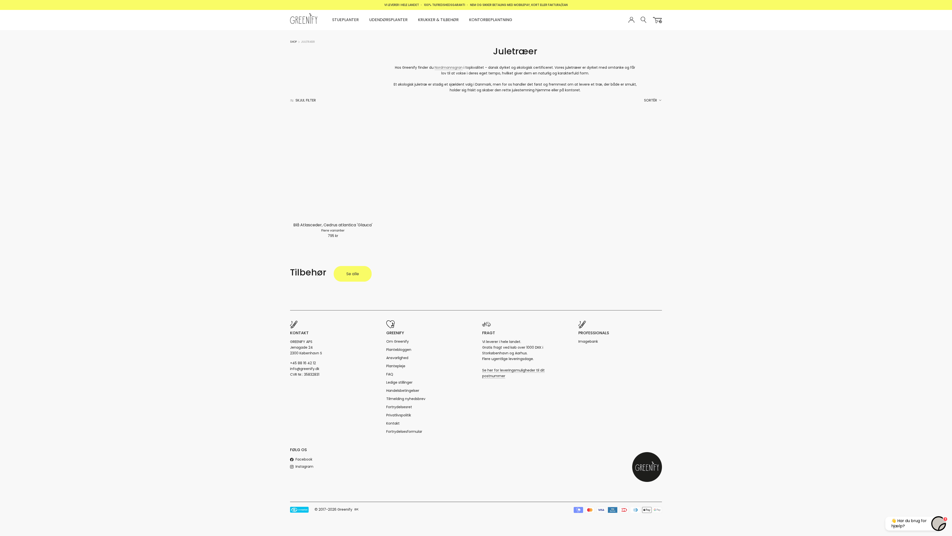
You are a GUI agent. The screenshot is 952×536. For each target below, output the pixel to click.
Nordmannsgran (449, 67)
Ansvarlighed (397, 357)
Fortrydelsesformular (404, 431)
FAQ (389, 374)
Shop (293, 42)
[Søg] (644, 20)
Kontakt (393, 423)
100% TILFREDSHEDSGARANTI (444, 5)
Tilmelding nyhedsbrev (405, 398)
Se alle (352, 274)
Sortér (651, 100)
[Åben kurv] (657, 20)
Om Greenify (397, 341)
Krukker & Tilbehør (438, 20)
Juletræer (308, 42)
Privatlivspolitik (398, 415)
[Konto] (631, 20)
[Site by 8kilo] (356, 510)
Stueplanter (345, 20)
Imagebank (588, 341)
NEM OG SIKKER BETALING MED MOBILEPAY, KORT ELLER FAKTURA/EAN (519, 5)
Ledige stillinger (399, 382)
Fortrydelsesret (399, 406)
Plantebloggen (398, 349)
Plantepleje (395, 366)
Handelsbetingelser (402, 390)
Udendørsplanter (388, 20)
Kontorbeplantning (490, 20)
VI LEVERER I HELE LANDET (401, 5)
